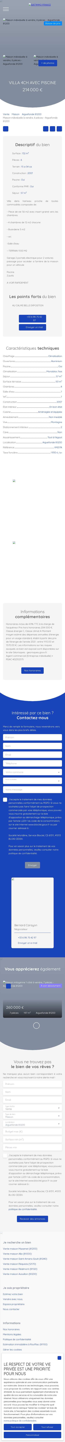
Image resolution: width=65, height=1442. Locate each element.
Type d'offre (10, 1106)
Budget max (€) (14, 1131)
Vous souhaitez (11, 779)
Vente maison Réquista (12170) (19, 1263)
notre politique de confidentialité (20, 1420)
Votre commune (14, 772)
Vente (6, 114)
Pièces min (11, 1147)
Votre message (13, 789)
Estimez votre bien (13, 1294)
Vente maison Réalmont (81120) (20, 1268)
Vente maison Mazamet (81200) (20, 1248)
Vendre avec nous (13, 1299)
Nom (8, 746)
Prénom (9, 737)
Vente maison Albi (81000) (17, 1253)
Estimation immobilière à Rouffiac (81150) (25, 1344)
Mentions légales (12, 1334)
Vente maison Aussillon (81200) (20, 1273)
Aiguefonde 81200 (31, 114)
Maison (16, 114)
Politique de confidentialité (17, 1339)
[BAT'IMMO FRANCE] (45, 9)
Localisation (9, 1122)
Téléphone (11, 763)
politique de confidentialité (23, 853)
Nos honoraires (11, 1329)
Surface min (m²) (14, 1139)
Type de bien (10, 1114)
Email (8, 754)
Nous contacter (11, 1309)
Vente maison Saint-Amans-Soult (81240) (25, 1258)
